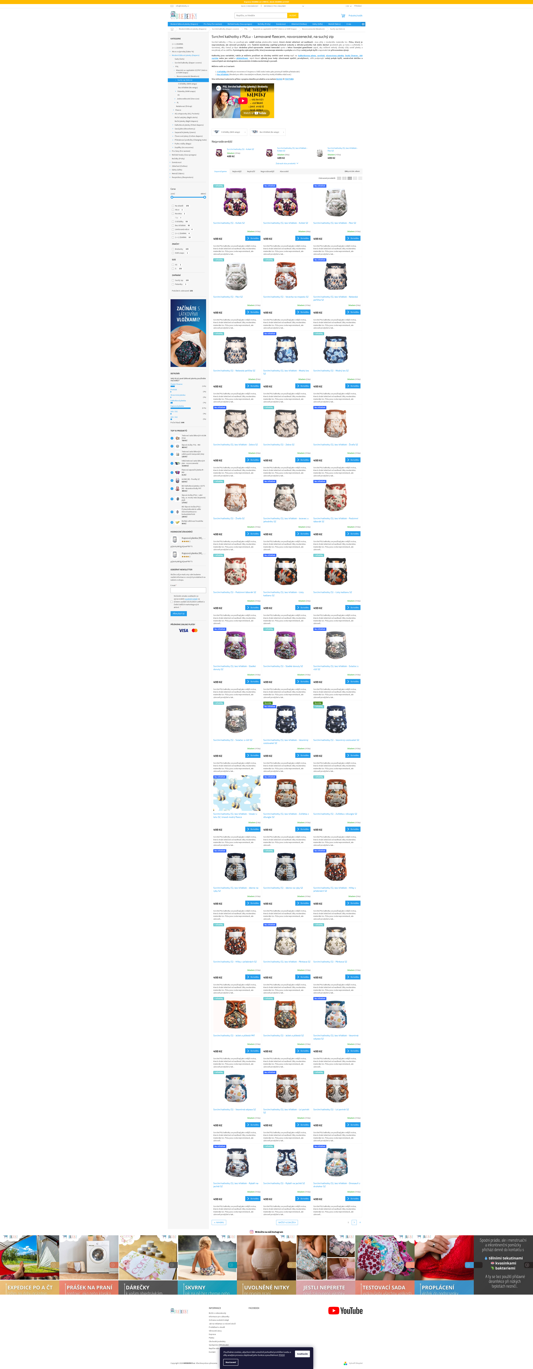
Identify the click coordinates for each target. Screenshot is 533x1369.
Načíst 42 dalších (287, 1222)
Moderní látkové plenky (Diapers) (185, 55)
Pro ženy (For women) (181, 151)
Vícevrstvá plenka (178, 395)
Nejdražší (251, 171)
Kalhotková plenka (178, 400)
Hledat (292, 15)
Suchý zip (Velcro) (185, 80)
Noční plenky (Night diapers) (186, 121)
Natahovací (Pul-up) (184, 106)
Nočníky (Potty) (178, 158)
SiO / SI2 (174, 411)
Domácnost (176, 162)
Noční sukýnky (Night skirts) (186, 117)
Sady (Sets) (179, 59)
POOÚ (282, 1355)
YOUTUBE (289, 79)
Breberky (182, 249)
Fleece (178, 110)
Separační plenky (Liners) (185, 132)
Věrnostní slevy (215, 1331)
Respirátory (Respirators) (182, 177)
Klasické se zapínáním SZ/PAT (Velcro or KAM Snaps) (191, 71)
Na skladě (182, 205)
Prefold (174, 389)
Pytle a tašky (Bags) (183, 143)
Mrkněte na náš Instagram (269, 1232)
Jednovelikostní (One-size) (188, 98)
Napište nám (214, 1348)
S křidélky (181, 221)
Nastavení (231, 1362)
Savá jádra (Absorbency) (185, 128)
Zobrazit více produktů (286, 163)
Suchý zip (182, 280)
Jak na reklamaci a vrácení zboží (222, 1323)
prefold (321, 55)
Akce (179, 209)
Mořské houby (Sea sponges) (184, 155)
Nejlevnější (236, 171)
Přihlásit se (179, 613)
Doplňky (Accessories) (184, 147)
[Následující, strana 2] (354, 1222)
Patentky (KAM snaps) (187, 91)
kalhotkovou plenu (307, 55)
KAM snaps (181, 253)
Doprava (212, 1334)
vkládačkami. (242, 58)
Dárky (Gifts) (177, 169)
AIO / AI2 (174, 417)
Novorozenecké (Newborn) (188, 76)
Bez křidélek (182, 225)
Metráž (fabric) (178, 173)
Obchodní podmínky (217, 1341)
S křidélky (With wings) (187, 83)
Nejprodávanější (267, 171)
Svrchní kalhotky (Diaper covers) (188, 62)
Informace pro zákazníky (275, 6)
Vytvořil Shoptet (356, 1363)
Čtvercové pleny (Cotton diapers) (189, 136)
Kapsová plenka (177, 406)
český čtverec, (352, 55)
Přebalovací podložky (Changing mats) (191, 140)
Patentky (180, 284)
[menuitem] (184, 24)
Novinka (180, 213)
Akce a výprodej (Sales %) (183, 51)
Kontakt (212, 1352)
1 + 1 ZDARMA (177, 44)
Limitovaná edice (183, 229)
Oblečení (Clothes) (179, 166)
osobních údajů (191, 599)
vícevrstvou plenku (335, 55)
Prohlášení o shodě (217, 1327)
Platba (211, 1337)
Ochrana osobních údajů (219, 1320)
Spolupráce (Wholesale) (219, 1345)
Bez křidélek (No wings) (188, 87)
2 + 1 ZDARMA (177, 47)
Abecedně (284, 171)
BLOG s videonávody (249, 6)
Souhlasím (302, 1353)
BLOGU (279, 79)
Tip (178, 217)
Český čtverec (177, 384)
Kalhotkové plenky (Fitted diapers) (189, 125)
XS (179, 95)
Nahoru (220, 1222)
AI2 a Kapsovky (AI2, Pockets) (187, 113)
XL (178, 102)
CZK (347, 6)
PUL (177, 66)
